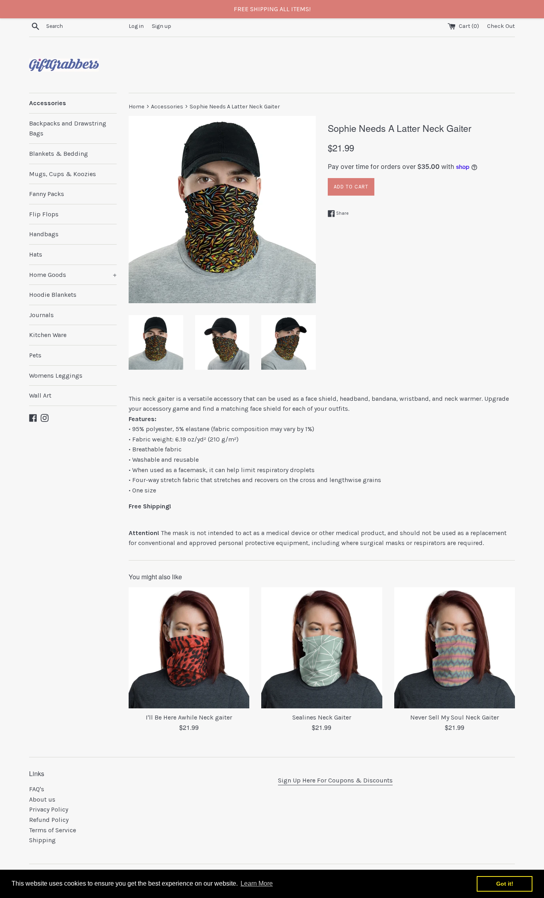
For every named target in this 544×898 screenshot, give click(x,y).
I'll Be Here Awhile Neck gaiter (189, 717)
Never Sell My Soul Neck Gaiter (454, 717)
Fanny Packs (46, 194)
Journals (41, 315)
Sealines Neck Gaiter (321, 717)
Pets (35, 355)
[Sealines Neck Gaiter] (321, 647)
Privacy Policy (48, 809)
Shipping (42, 840)
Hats (35, 254)
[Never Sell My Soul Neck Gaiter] (454, 647)
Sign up (161, 26)
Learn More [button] (257, 883)
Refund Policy (48, 819)
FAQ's (36, 789)
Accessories (47, 103)
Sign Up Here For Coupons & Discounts (335, 780)
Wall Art (40, 395)
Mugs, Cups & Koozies (62, 174)
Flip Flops (44, 214)
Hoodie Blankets (52, 294)
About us (42, 799)
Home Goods (73, 274)
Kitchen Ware (48, 335)
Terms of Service (52, 830)
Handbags (44, 234)
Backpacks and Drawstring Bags (67, 128)
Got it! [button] (504, 883)
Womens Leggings (55, 375)
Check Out (501, 26)
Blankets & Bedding (58, 153)
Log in (136, 26)
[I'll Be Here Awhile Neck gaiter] (189, 647)
